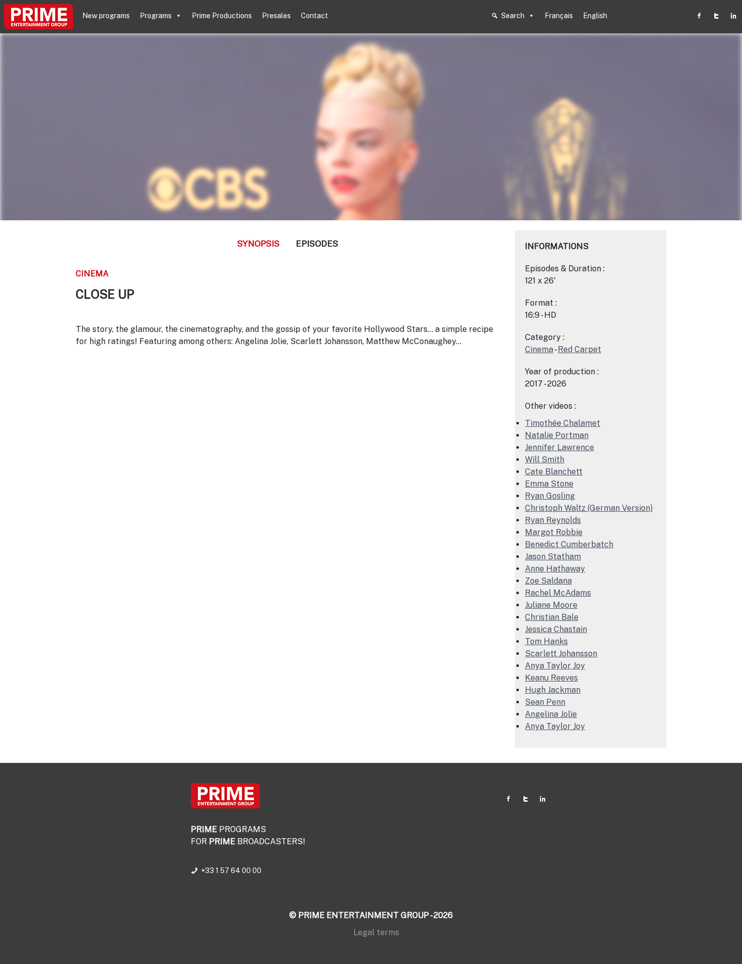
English (595, 16)
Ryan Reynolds (553, 520)
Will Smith (544, 459)
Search (512, 16)
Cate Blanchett (553, 471)
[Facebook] (699, 15)
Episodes (317, 243)
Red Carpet (579, 349)
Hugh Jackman (552, 690)
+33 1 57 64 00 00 (231, 870)
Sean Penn (545, 702)
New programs (106, 16)
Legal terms (376, 932)
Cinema (92, 273)
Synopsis (258, 243)
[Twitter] (716, 15)
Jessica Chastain (556, 629)
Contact (314, 16)
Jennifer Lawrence (559, 447)
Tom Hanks (546, 641)
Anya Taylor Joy (555, 665)
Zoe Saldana (548, 581)
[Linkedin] (733, 15)
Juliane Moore (551, 605)
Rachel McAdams (558, 593)
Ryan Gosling (550, 496)
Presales (276, 16)
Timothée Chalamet (562, 423)
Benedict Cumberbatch (569, 544)
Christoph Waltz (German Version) (589, 508)
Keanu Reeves (551, 678)
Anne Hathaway (555, 568)
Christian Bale (551, 617)
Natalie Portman (557, 435)
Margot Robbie (553, 532)
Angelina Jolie (551, 714)
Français (559, 16)
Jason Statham (553, 556)
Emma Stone (549, 484)
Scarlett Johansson (561, 653)
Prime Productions (222, 16)
